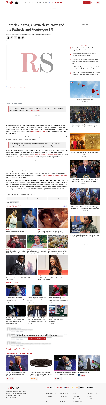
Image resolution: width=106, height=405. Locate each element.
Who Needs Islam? (83, 372)
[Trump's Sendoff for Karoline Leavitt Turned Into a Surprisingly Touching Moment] (16, 290)
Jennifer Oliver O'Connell (12, 323)
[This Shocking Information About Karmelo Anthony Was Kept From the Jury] (37, 290)
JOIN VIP (86, 2)
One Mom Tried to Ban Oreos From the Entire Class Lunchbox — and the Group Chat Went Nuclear (41, 374)
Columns (62, 401)
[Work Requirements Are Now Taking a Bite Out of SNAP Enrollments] (58, 311)
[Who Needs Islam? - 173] (89, 363)
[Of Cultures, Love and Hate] (85, 89)
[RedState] (12, 2)
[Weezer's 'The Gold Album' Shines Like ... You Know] (85, 142)
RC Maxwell (85, 210)
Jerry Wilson (85, 156)
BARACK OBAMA (14, 202)
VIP (47, 401)
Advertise (76, 396)
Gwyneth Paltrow (35, 110)
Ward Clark (51, 323)
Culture (62, 399)
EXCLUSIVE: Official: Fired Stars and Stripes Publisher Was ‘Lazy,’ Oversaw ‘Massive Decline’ (84, 208)
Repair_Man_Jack (12, 33)
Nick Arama (51, 302)
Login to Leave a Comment (37, 338)
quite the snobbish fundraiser (39, 131)
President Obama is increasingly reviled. (46, 155)
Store (45, 2)
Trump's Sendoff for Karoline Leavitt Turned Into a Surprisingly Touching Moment (15, 298)
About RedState (51, 393)
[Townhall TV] (59, 3)
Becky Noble (85, 239)
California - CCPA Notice (93, 393)
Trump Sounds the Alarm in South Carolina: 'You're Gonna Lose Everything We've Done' (85, 180)
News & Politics (64, 396)
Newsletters (90, 399)
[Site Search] (98, 2)
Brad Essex (85, 129)
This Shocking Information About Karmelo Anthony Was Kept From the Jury (36, 298)
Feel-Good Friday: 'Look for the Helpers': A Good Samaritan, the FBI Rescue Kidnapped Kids (15, 319)
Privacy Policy (77, 401)
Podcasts (32, 2)
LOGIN (93, 2)
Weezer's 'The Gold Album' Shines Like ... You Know (84, 153)
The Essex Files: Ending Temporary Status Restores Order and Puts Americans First (84, 126)
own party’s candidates (28, 157)
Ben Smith (29, 323)
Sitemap (89, 396)
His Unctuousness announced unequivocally (54, 175)
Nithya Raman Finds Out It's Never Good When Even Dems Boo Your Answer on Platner (85, 236)
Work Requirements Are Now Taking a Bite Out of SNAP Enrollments (57, 319)
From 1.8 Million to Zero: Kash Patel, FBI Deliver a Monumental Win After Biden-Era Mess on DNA (36, 319)
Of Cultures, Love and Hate (85, 100)
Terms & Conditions (79, 399)
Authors (23, 2)
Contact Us (49, 396)
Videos (39, 2)
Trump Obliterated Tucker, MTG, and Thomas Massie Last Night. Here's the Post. (16, 374)
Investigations (64, 393)
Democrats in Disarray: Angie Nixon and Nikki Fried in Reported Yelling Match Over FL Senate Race (58, 298)
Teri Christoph (9, 302)
